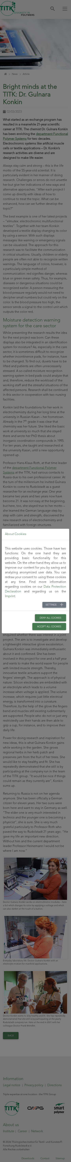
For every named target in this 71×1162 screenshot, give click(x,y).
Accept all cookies (49, 627)
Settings (51, 605)
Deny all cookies (50, 618)
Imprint (10, 596)
